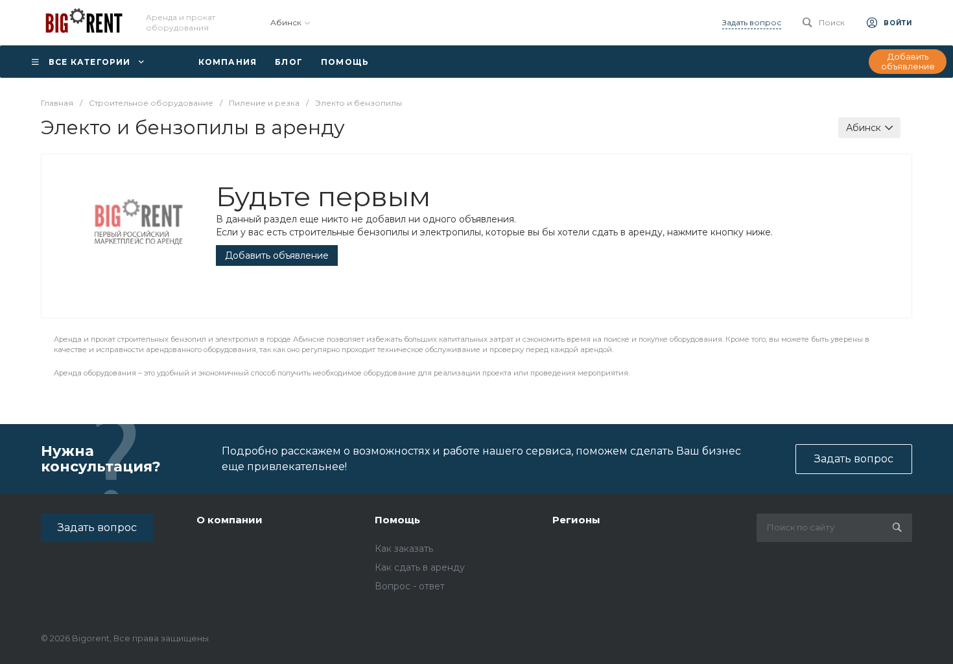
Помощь (397, 520)
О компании (229, 520)
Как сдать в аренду (420, 567)
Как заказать (404, 548)
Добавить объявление (908, 61)
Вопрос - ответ (410, 586)
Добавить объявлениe (277, 255)
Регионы (576, 520)
